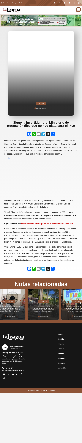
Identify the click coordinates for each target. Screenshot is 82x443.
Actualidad (62, 368)
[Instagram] (79, 3)
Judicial (61, 349)
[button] (1, 303)
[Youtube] (64, 3)
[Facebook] (54, 3)
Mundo (61, 353)
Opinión (61, 344)
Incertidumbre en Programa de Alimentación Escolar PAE (47, 224)
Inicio (60, 334)
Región (61, 339)
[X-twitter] (59, 3)
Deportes (61, 363)
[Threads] (74, 3)
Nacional (61, 358)
